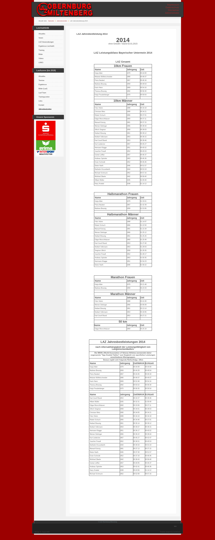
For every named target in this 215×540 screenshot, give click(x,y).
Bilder (41, 54)
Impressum (173, 4)
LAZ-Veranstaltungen (46, 42)
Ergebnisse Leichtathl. (47, 46)
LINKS (41, 62)
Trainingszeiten (44, 97)
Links (40, 101)
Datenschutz (172, 7)
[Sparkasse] (45, 140)
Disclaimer (173, 10)
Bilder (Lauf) (43, 89)
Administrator (172, 13)
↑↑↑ (175, 526)
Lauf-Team (42, 93)
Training (41, 50)
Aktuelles (42, 34)
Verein (41, 38)
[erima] (45, 149)
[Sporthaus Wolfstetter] (45, 155)
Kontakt (41, 105)
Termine (41, 80)
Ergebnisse (43, 84)
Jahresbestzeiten (45, 109)
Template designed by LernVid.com (170, 532)
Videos (41, 58)
